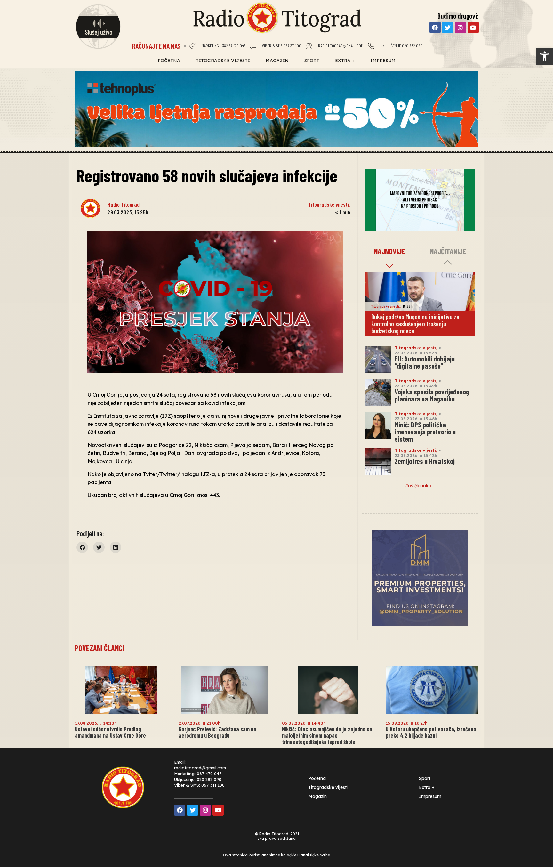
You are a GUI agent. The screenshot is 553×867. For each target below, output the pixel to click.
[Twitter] (447, 27)
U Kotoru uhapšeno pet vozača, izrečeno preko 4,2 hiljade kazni (431, 732)
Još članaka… (419, 486)
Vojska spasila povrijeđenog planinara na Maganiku (432, 395)
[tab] (390, 251)
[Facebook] (435, 27)
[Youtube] (473, 27)
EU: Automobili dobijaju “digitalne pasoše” (425, 362)
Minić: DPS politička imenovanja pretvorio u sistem (425, 431)
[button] (544, 56)
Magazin (277, 60)
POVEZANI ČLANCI (99, 647)
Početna (169, 60)
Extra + (345, 60)
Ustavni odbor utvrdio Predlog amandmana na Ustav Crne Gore (110, 732)
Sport (311, 60)
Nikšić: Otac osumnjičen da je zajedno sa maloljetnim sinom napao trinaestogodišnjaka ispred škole (327, 735)
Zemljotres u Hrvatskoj (425, 461)
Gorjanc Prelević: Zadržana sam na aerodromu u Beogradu (217, 732)
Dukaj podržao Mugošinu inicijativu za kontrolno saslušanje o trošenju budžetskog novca (415, 324)
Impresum (383, 60)
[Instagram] (460, 27)
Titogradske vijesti (223, 60)
